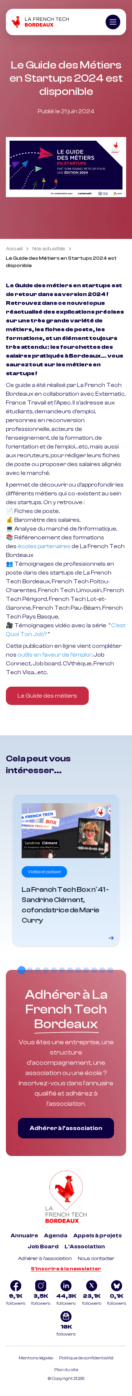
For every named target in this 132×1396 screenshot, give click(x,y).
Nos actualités (48, 249)
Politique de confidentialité (86, 1357)
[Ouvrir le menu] (113, 22)
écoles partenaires (44, 546)
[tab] (22, 970)
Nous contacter (96, 1259)
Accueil (14, 249)
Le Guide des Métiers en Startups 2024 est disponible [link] (61, 262)
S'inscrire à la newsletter (66, 1269)
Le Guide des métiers (47, 696)
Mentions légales (36, 1357)
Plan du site (66, 1369)
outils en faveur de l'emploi (54, 654)
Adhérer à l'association (45, 1259)
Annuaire (24, 1236)
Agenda (55, 1236)
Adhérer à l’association (66, 1128)
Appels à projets (97, 1236)
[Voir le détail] (66, 870)
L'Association (85, 1247)
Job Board (43, 1247)
